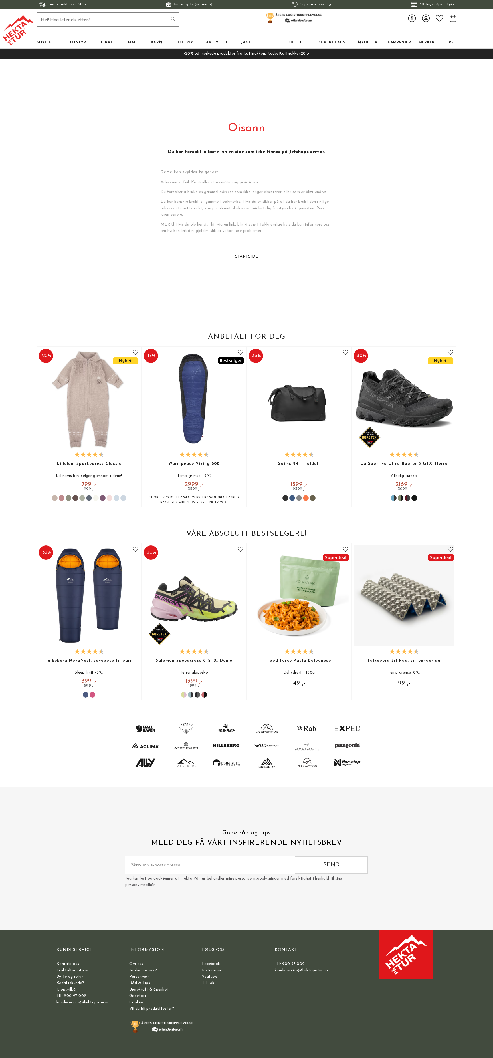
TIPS (449, 42)
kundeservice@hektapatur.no (83, 1002)
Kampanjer (399, 42)
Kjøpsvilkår (66, 989)
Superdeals (331, 42)
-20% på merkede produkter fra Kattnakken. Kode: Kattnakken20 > (246, 53)
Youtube (209, 977)
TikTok (208, 983)
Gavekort (137, 996)
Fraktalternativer (72, 970)
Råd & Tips (139, 983)
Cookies (136, 1002)
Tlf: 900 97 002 (71, 996)
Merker (427, 42)
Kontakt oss (67, 964)
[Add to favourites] (135, 353)
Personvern (139, 977)
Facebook (211, 964)
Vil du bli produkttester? (151, 1009)
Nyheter (368, 42)
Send (331, 865)
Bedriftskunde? (70, 983)
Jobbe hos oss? (143, 970)
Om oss (136, 964)
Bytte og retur (69, 977)
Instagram (211, 970)
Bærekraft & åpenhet (148, 989)
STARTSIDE (246, 256)
